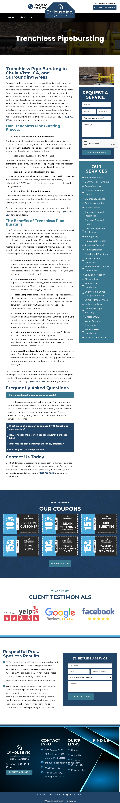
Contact (108, 18)
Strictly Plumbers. (66, 801)
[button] (90, 657)
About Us (25, 17)
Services (90, 18)
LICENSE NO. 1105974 (19, 759)
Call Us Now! (40, 5)
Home (11, 17)
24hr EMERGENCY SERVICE (104, 3)
